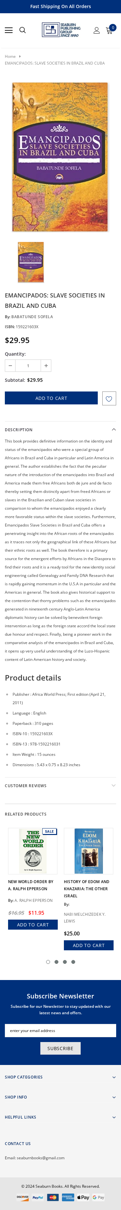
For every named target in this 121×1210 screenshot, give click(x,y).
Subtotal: (15, 380)
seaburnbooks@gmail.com (41, 1158)
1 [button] (48, 962)
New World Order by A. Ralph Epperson (30, 885)
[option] (60, 157)
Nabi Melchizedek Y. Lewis (85, 918)
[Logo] (60, 28)
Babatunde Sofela (32, 316)
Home (10, 56)
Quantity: (15, 354)
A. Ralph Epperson (34, 900)
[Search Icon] (22, 30)
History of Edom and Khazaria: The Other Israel (87, 889)
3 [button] (65, 962)
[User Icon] (97, 30)
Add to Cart (33, 925)
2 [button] (56, 962)
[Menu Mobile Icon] (9, 30)
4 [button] (73, 962)
